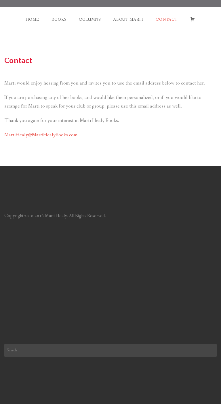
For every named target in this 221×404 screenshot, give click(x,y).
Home (32, 19)
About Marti (128, 19)
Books (59, 19)
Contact (167, 19)
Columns (90, 19)
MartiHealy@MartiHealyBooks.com (40, 135)
